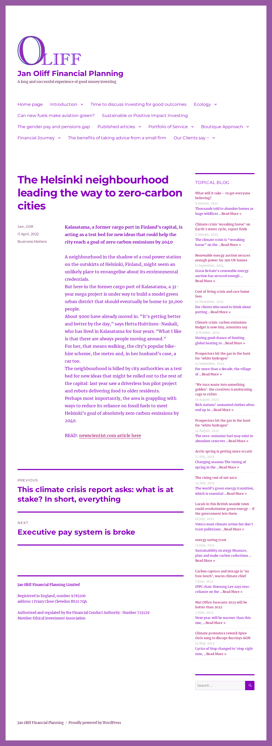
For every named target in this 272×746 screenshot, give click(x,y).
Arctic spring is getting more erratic (223, 451)
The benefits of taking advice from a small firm (117, 137)
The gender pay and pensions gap (54, 126)
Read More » (231, 214)
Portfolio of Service (168, 126)
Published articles (116, 126)
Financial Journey (36, 137)
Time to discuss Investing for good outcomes (138, 104)
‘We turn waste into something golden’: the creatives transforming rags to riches (223, 389)
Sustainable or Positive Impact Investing (145, 115)
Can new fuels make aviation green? (56, 115)
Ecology (202, 104)
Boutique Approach (222, 126)
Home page (30, 104)
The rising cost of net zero (216, 478)
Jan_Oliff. (26, 226)
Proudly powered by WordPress (95, 722)
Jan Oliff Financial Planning (71, 73)
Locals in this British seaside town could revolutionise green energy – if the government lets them (224, 509)
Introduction (63, 104)
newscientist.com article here (110, 435)
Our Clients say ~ (191, 137)
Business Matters (32, 241)
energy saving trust (210, 540)
